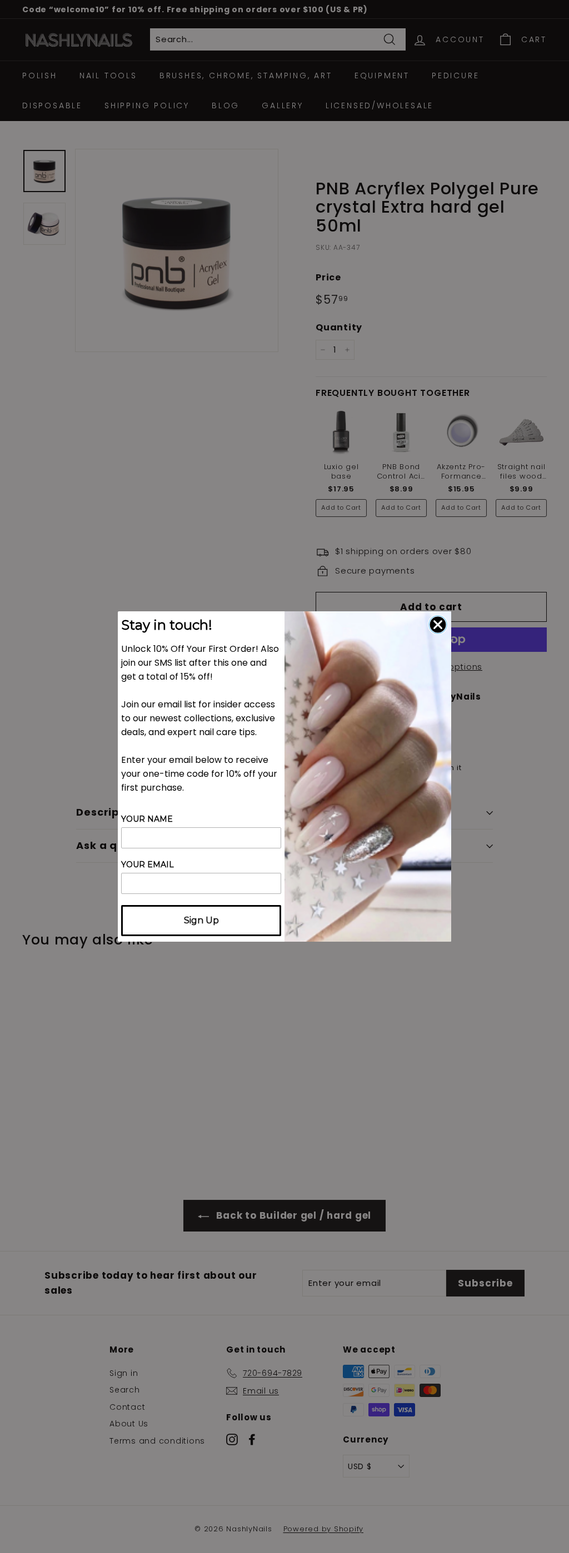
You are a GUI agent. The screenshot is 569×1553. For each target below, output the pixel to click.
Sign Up (201, 920)
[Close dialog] (438, 625)
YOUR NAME (147, 819)
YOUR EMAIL (147, 865)
